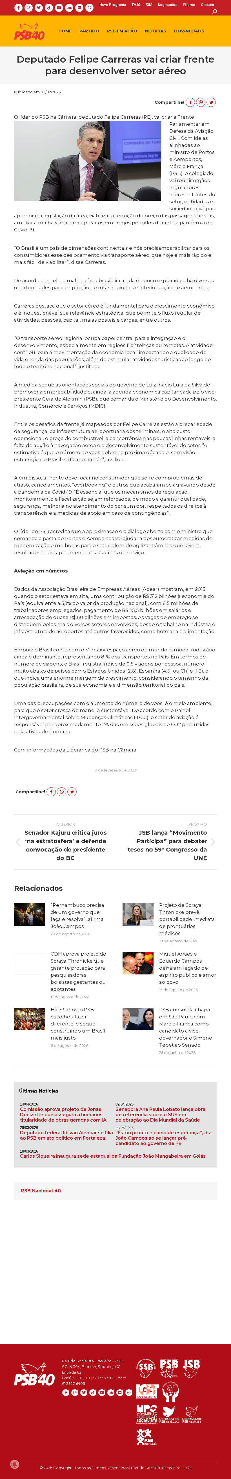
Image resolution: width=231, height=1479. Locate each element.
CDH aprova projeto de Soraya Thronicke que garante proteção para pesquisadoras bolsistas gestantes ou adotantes (78, 971)
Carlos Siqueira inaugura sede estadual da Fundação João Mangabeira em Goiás (113, 1156)
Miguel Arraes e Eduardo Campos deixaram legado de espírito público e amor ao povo (187, 968)
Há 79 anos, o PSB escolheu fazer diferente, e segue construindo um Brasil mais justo (78, 1024)
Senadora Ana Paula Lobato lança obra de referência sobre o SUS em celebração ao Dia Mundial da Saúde (160, 1115)
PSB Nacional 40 (41, 1190)
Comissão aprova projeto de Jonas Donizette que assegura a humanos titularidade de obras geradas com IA (63, 1115)
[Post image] (29, 914)
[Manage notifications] (14, 1464)
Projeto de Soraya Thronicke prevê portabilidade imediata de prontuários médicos (187, 919)
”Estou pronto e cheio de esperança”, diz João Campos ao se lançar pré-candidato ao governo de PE (163, 1138)
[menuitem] (112, 4)
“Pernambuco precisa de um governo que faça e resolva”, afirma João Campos (77, 915)
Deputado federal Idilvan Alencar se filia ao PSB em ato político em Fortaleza (66, 1135)
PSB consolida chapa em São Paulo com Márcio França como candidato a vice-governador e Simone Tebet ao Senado (185, 1027)
